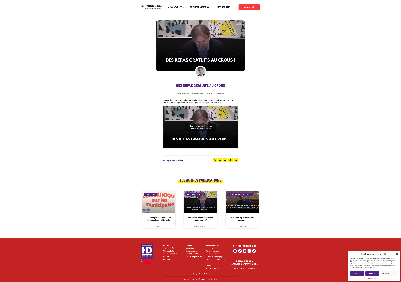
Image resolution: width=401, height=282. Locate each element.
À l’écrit (166, 257)
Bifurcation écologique (214, 257)
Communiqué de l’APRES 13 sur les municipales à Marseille (159, 219)
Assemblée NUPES (213, 245)
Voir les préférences (389, 273)
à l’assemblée (175, 7)
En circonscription (170, 254)
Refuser (372, 273)
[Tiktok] (254, 251)
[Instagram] (249, 251)
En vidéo (166, 259)
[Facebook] (235, 251)
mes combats (223, 7)
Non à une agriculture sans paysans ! (242, 219)
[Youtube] (244, 251)
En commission (191, 251)
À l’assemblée (168, 248)
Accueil (166, 245)
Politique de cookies (373, 278)
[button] (397, 254)
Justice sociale (211, 254)
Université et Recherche (215, 259)
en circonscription (199, 7)
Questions (190, 248)
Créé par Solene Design (200, 274)
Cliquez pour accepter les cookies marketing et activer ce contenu (200, 127)
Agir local (209, 248)
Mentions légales (212, 268)
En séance (190, 245)
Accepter (357, 273)
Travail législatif (192, 254)
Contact (209, 266)
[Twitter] (240, 251)
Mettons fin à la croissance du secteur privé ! (200, 219)
